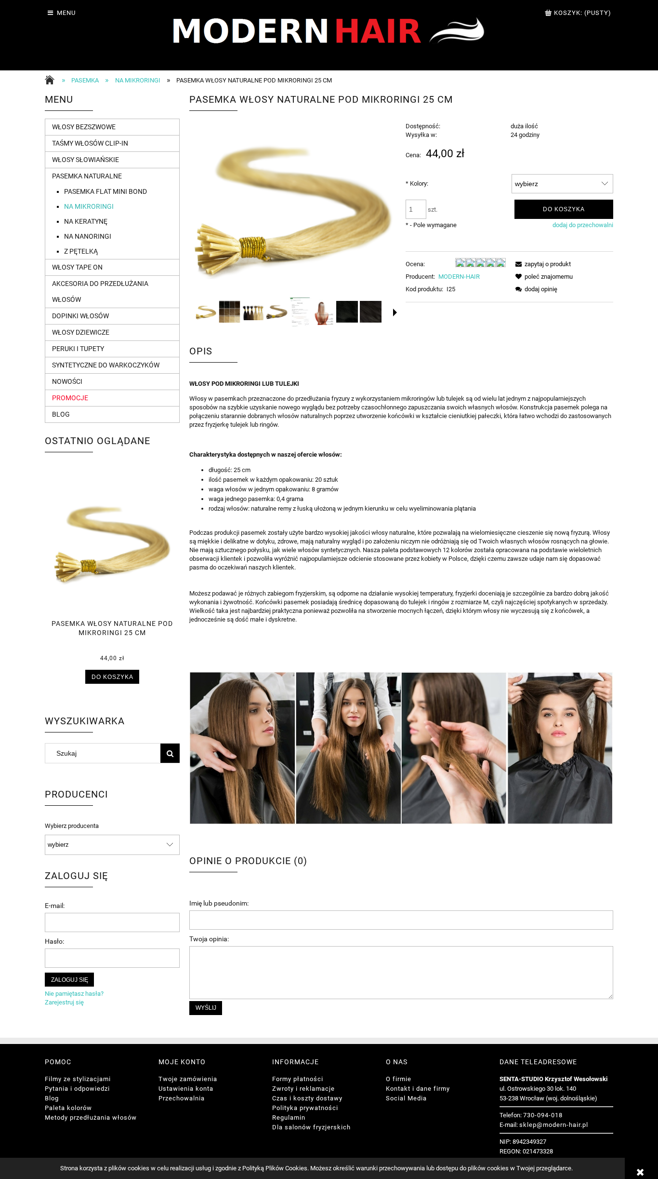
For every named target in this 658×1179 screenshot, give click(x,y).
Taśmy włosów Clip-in (90, 143)
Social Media (406, 1098)
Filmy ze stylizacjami (78, 1079)
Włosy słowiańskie (85, 159)
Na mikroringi (89, 206)
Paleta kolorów (68, 1107)
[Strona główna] (52, 81)
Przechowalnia (181, 1098)
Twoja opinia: (209, 939)
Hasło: (54, 941)
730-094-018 (543, 1115)
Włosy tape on (77, 267)
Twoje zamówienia (187, 1079)
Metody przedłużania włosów (91, 1117)
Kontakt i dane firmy (418, 1088)
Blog (61, 414)
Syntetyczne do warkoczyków (105, 365)
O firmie (398, 1079)
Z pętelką (81, 251)
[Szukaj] (170, 753)
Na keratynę (85, 221)
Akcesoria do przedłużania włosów (100, 291)
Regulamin (288, 1117)
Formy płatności (297, 1079)
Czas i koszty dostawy (307, 1098)
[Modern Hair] (329, 34)
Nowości (67, 381)
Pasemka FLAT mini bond (105, 191)
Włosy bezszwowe (84, 127)
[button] (395, 312)
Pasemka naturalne (87, 176)
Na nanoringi (87, 236)
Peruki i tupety (78, 348)
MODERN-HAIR (459, 276)
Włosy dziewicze (80, 332)
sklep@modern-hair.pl (553, 1124)
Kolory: (417, 183)
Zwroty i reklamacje (303, 1088)
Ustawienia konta (185, 1088)
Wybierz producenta (72, 826)
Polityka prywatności (305, 1107)
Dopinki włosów (80, 316)
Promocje (70, 398)
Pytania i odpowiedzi (77, 1088)
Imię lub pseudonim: (219, 903)
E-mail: (55, 905)
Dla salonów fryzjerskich (311, 1127)
